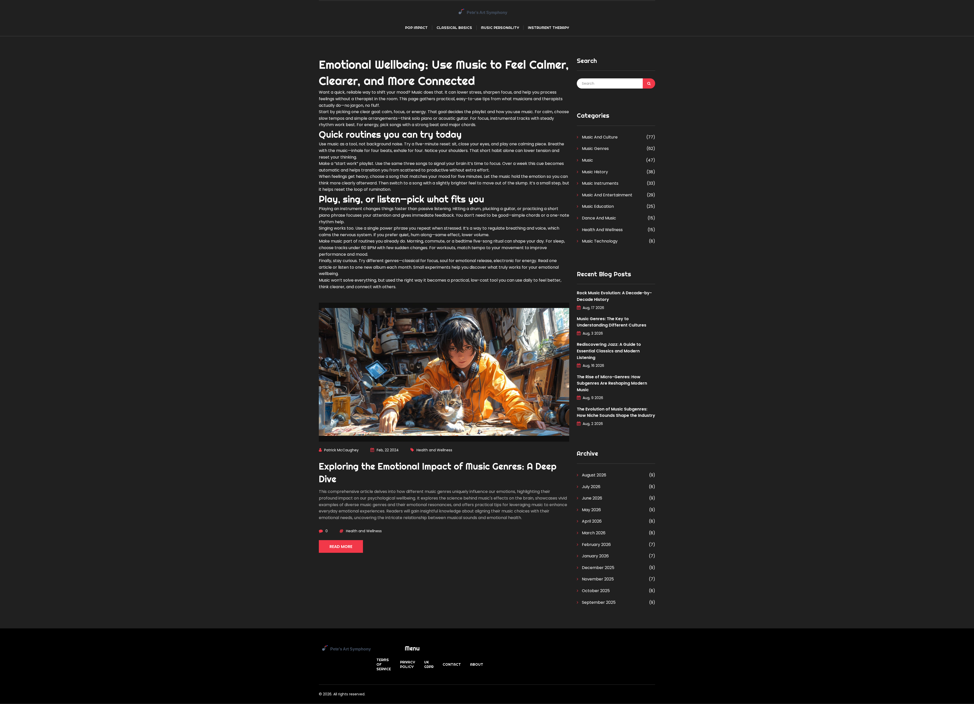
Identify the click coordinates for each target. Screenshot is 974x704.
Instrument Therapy (548, 27)
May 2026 (591, 510)
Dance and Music (598, 218)
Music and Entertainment (606, 195)
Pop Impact (416, 27)
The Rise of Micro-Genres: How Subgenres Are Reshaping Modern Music (612, 383)
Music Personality (500, 27)
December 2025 (597, 568)
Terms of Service (383, 664)
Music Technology (599, 241)
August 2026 (593, 475)
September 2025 (598, 602)
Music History (594, 172)
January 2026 (595, 556)
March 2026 (593, 533)
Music (587, 160)
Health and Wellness (434, 450)
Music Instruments (599, 183)
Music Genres (595, 148)
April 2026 (591, 521)
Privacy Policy (407, 664)
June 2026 (591, 498)
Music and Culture (599, 137)
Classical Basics (454, 27)
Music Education (597, 206)
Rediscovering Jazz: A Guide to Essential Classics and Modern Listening (609, 350)
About (476, 664)
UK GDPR (428, 664)
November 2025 (597, 579)
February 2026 (596, 544)
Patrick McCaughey (341, 450)
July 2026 (590, 487)
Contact (452, 664)
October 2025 (595, 591)
